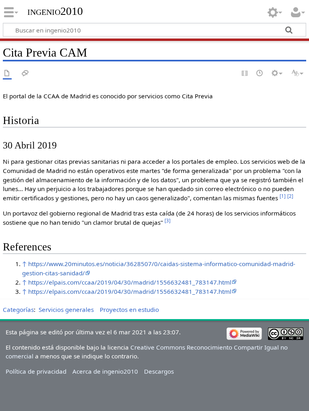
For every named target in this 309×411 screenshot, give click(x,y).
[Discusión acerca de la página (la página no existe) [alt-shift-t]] (25, 73)
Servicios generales (66, 309)
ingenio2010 (55, 11)
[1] (283, 196)
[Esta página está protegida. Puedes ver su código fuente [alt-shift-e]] (245, 73)
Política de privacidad (36, 371)
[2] (290, 196)
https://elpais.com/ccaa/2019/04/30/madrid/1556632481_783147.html (129, 282)
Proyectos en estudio (129, 309)
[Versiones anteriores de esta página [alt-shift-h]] (259, 73)
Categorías (18, 309)
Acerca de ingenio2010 (105, 371)
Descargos (159, 371)
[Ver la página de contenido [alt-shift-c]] (7, 73)
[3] (168, 221)
